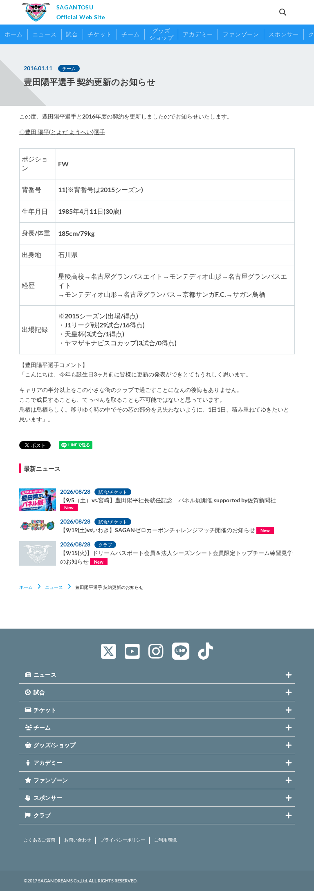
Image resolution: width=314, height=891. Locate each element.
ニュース (54, 587)
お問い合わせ (77, 839)
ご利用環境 (165, 839)
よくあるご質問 (39, 839)
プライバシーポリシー (122, 839)
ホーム (26, 587)
